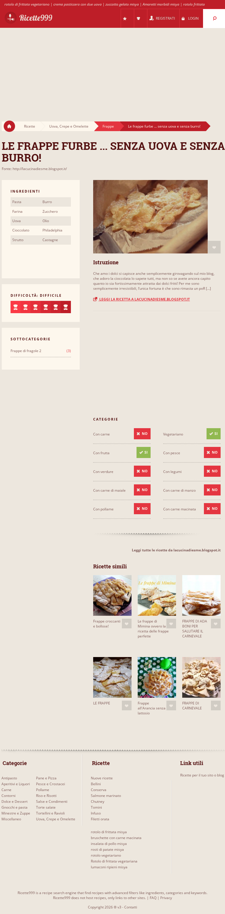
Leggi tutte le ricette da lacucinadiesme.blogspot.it (176, 550)
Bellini (96, 783)
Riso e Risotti (46, 795)
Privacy (166, 897)
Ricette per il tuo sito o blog (202, 775)
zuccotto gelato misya (122, 4)
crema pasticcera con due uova (77, 4)
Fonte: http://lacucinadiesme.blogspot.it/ (34, 168)
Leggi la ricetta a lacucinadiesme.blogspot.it (144, 299)
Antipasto (9, 778)
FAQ (153, 897)
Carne (6, 789)
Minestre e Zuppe (15, 813)
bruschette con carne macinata (116, 837)
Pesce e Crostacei (50, 783)
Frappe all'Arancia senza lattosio (152, 708)
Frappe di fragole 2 (26, 350)
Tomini (96, 807)
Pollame (42, 789)
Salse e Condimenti (51, 801)
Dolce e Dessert (14, 801)
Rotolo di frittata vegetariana (114, 861)
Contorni (8, 795)
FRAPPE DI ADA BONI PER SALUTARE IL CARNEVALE (194, 629)
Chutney (97, 801)
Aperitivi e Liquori (15, 783)
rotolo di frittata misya (109, 831)
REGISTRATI (165, 18)
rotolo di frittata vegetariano (27, 4)
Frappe (108, 126)
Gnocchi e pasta (14, 807)
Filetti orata (100, 819)
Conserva (98, 789)
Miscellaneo (11, 819)
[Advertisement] (112, 69)
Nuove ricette (102, 778)
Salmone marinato (106, 795)
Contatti (130, 907)
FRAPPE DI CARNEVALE (192, 706)
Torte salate (46, 807)
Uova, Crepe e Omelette (68, 126)
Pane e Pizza (46, 778)
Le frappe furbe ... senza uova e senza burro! (164, 126)
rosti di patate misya (107, 849)
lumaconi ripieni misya (109, 867)
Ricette (29, 126)
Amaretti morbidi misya (161, 4)
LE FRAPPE (101, 703)
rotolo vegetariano (106, 855)
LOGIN (193, 18)
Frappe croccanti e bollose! (106, 624)
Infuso (96, 813)
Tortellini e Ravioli (50, 813)
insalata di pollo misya (109, 843)
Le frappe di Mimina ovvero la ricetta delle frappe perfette (153, 629)
